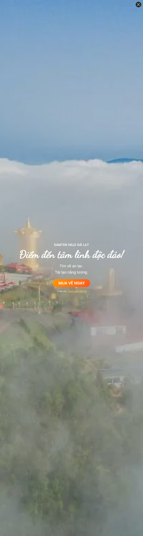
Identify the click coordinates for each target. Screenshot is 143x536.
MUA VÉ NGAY (71, 283)
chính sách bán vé (77, 291)
